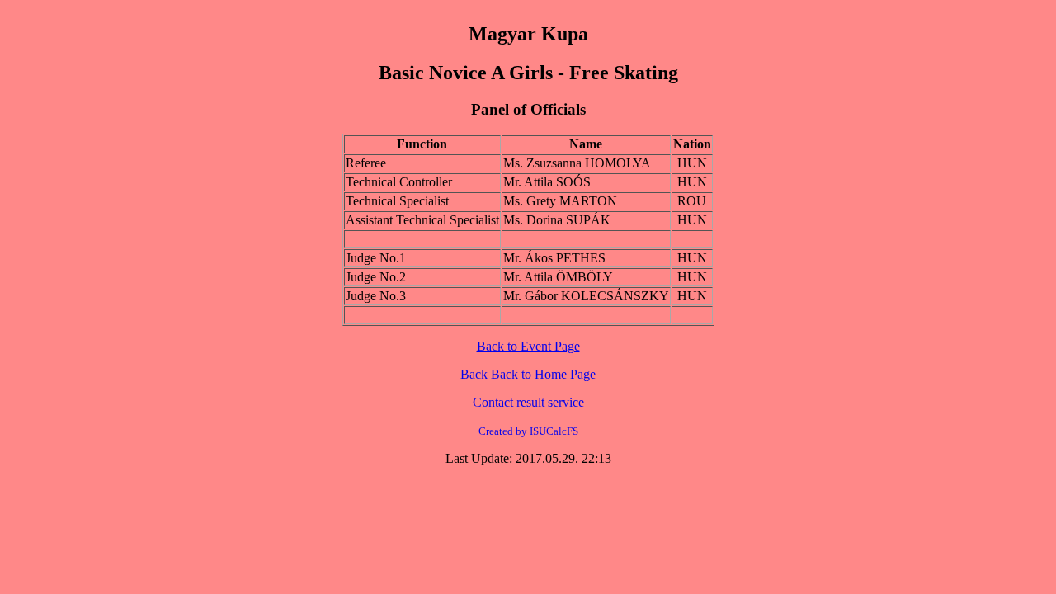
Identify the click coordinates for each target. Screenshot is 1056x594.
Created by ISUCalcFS (528, 431)
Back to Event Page (528, 346)
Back (474, 374)
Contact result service (528, 402)
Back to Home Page (543, 374)
